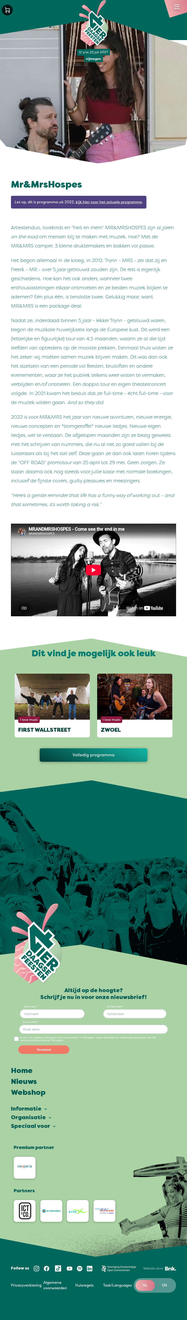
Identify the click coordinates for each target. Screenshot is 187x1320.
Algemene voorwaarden (55, 1285)
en (164, 1285)
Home (22, 1071)
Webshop (28, 1093)
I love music (29, 720)
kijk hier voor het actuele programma (109, 202)
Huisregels (84, 1285)
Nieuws (24, 1082)
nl (145, 1285)
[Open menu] (177, 7)
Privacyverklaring (26, 1285)
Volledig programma (93, 754)
